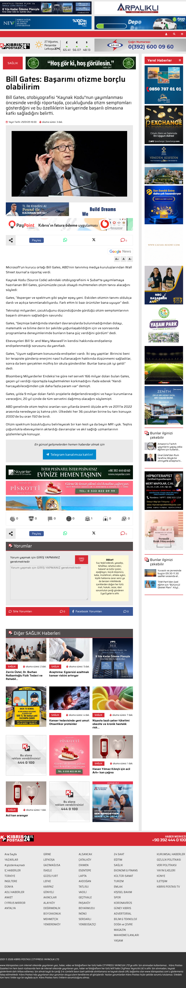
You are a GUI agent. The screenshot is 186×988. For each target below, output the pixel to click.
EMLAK (118, 887)
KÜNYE (161, 876)
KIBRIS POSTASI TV (168, 887)
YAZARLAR (11, 860)
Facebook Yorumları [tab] (89, 611)
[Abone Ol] (120, 251)
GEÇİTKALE (85, 897)
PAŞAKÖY (84, 903)
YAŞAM (118, 941)
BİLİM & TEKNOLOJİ (125, 919)
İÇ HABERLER (13, 870)
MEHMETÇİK (50, 919)
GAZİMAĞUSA (51, 865)
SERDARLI (85, 919)
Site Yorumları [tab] (22, 611)
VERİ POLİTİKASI (167, 865)
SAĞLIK (13, 63)
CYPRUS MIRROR (15, 903)
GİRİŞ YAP (81, 559)
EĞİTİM (118, 860)
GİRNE (47, 854)
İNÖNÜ (83, 914)
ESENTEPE (85, 870)
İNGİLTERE (11, 881)
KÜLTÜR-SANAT (123, 876)
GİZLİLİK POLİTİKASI (169, 860)
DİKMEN (83, 865)
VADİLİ (83, 892)
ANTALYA (10, 908)
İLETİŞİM (162, 881)
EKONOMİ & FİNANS (126, 870)
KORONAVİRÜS (123, 903)
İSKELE (47, 870)
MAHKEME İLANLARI (126, 935)
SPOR (117, 897)
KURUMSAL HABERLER (171, 854)
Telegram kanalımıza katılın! (71, 454)
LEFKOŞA (49, 860)
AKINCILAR (50, 897)
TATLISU (84, 887)
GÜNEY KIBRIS (122, 908)
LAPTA (83, 876)
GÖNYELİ (48, 892)
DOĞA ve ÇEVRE (123, 924)
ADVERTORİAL (123, 914)
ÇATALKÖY (85, 860)
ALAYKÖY (49, 903)
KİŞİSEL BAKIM (123, 892)
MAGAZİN (120, 930)
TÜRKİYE (10, 876)
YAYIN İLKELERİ (166, 870)
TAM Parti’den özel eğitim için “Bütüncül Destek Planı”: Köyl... (169, 584)
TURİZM (119, 881)
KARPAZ (48, 887)
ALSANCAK (85, 854)
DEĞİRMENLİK (51, 908)
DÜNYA (9, 887)
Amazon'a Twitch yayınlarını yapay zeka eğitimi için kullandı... (170, 446)
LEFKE (47, 881)
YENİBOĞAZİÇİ (87, 924)
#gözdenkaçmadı (15, 865)
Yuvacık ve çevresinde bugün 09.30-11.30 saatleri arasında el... (169, 573)
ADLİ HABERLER (14, 892)
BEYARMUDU (87, 908)
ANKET (9, 897)
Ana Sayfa (11, 854)
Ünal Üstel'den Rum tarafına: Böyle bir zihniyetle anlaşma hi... (170, 458)
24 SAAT (119, 854)
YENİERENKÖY (52, 924)
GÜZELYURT (50, 876)
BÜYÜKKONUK (52, 914)
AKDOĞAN (85, 881)
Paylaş (36, 240)
